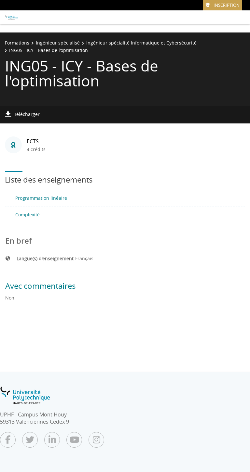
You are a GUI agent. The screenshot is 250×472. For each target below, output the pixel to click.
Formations (17, 43)
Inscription (227, 5)
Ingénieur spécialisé (58, 43)
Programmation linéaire (41, 198)
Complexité (27, 214)
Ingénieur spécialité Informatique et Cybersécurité (141, 43)
